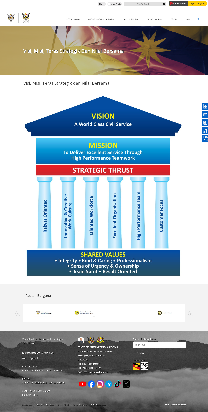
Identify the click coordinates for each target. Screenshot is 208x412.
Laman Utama (73, 19)
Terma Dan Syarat (80, 405)
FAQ (187, 19)
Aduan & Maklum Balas (45, 405)
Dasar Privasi (63, 405)
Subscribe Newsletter (144, 339)
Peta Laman (27, 405)
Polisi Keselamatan (98, 405)
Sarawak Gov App (140, 360)
